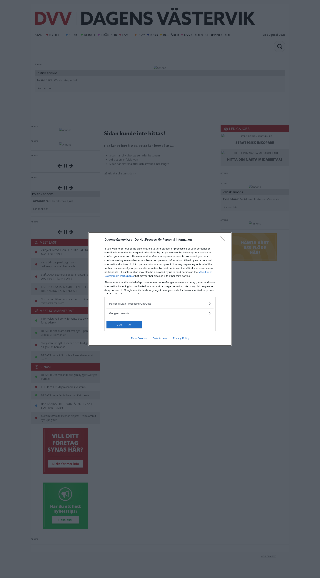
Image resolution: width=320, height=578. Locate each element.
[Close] (224, 239)
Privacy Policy (181, 338)
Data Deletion (139, 338)
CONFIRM (124, 324)
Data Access (160, 338)
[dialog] (160, 289)
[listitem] (160, 303)
